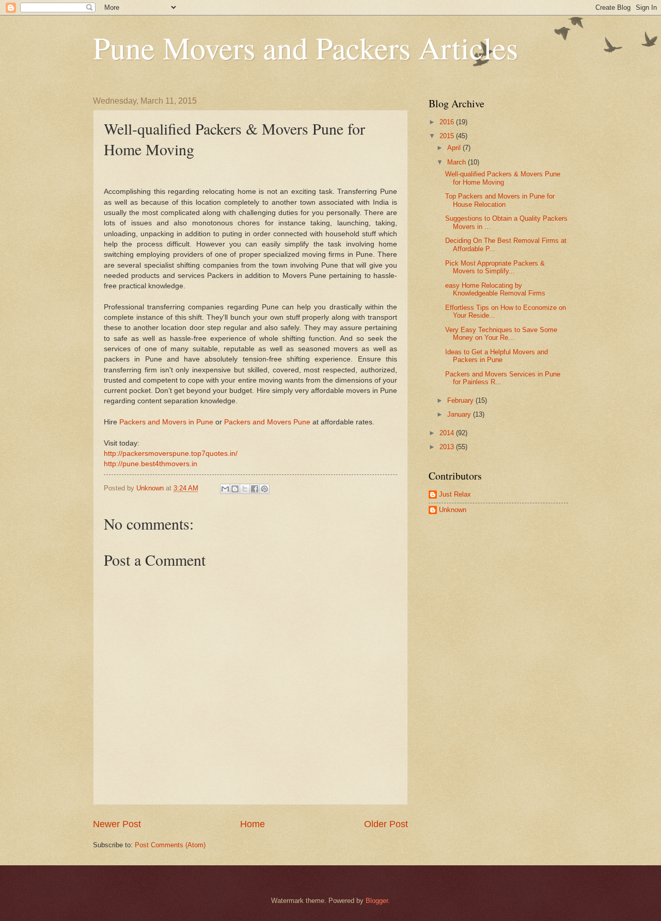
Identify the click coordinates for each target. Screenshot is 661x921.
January (460, 414)
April (455, 148)
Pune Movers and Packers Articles (305, 47)
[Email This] (225, 489)
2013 (447, 447)
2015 (447, 136)
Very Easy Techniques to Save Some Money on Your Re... (501, 333)
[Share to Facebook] (254, 489)
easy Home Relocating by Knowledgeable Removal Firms (495, 289)
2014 (447, 433)
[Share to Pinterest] (264, 489)
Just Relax (455, 494)
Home (252, 824)
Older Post (386, 824)
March (457, 162)
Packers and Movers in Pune (166, 422)
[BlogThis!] (235, 489)
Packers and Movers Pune (267, 422)
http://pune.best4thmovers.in (150, 464)
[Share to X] (245, 489)
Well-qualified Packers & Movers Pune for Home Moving (502, 178)
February (461, 400)
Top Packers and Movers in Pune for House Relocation (500, 200)
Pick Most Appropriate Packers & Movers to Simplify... (495, 267)
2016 (447, 122)
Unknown (452, 510)
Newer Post (117, 824)
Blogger (377, 900)
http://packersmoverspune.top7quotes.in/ (171, 453)
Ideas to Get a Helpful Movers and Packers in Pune (496, 356)
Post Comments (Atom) (170, 845)
